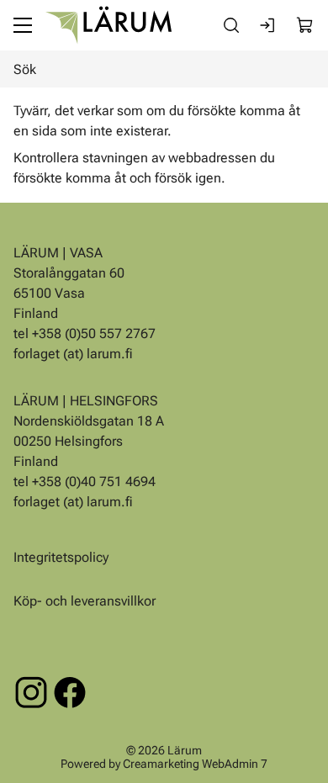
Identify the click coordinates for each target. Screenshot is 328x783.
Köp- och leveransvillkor (84, 601)
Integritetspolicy (60, 557)
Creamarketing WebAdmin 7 (195, 763)
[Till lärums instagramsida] (31, 692)
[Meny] (22, 25)
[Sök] (231, 25)
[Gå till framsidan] (108, 25)
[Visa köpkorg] (305, 25)
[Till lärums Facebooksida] (69, 692)
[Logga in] (268, 25)
